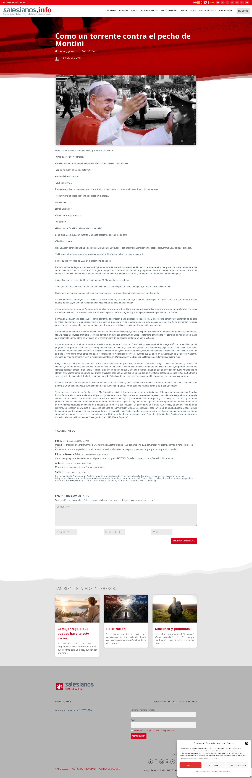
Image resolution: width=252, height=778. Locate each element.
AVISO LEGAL (61, 768)
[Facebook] (218, 2)
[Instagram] (227, 2)
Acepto (190, 765)
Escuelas (123, 11)
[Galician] (205, 2)
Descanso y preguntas (173, 629)
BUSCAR (243, 11)
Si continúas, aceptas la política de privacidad (154, 730)
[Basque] (195, 2)
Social (134, 11)
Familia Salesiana (169, 11)
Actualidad (110, 11)
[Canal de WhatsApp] (242, 2)
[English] (202, 2)
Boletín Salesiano (207, 11)
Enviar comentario (184, 540)
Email (133, 720)
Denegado (213, 765)
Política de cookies (203, 771)
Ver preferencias (237, 765)
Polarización (116, 629)
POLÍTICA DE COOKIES (109, 768)
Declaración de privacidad (220, 771)
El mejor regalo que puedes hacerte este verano (73, 633)
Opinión (184, 11)
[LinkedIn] (247, 2)
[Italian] (209, 2)
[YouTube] (232, 2)
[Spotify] (237, 2)
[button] (246, 743)
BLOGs (193, 11)
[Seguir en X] (156, 761)
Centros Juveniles (149, 11)
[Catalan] (198, 2)
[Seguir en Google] (167, 761)
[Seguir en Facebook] (150, 761)
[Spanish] (212, 2)
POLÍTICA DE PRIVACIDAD (83, 768)
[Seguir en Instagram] (161, 761)
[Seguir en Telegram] (172, 761)
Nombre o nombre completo (143, 710)
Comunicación (226, 11)
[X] (223, 2)
